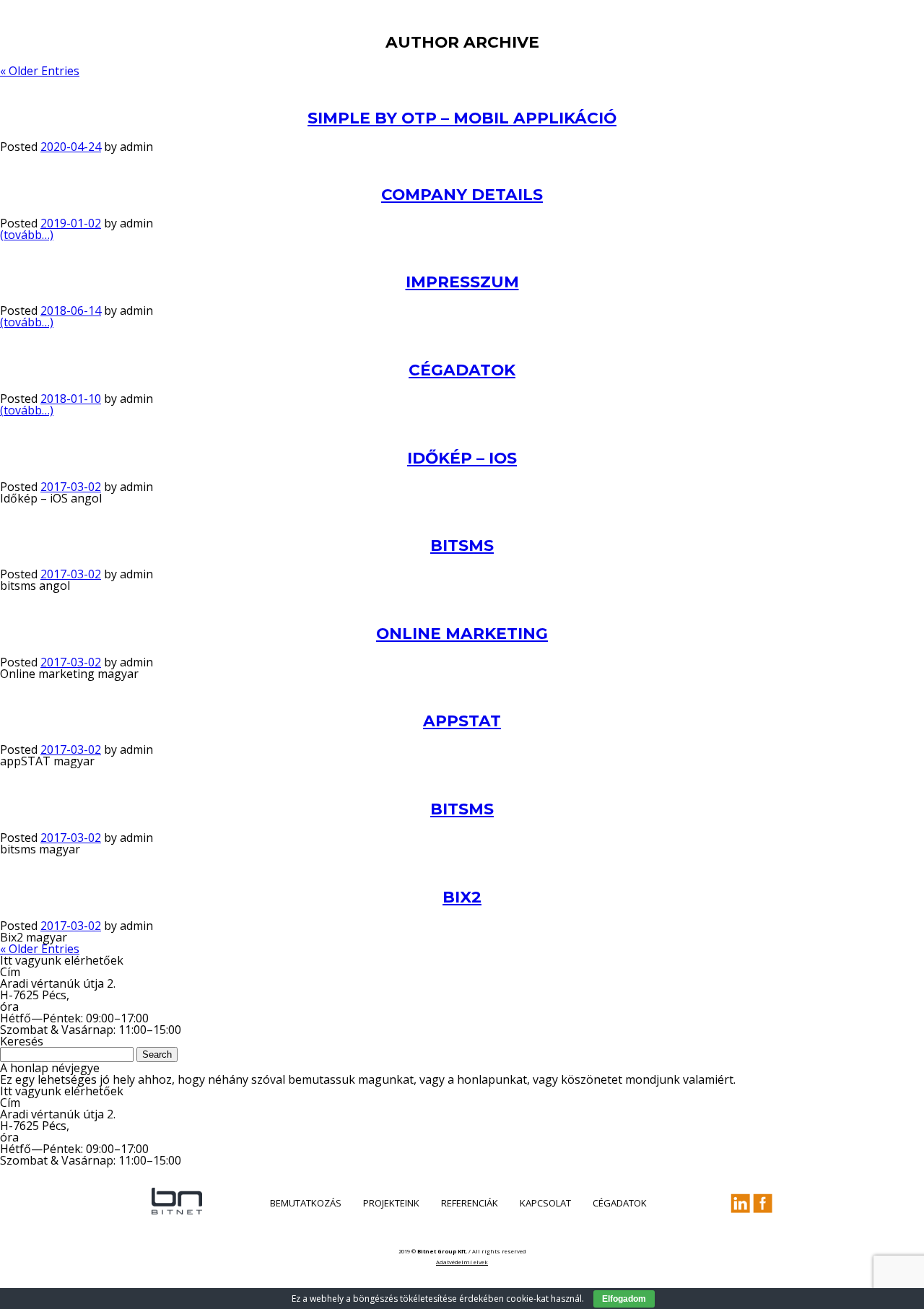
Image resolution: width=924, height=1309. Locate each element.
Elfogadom (624, 1299)
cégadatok (620, 1202)
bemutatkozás (305, 1202)
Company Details (462, 194)
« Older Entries (39, 71)
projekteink (391, 1202)
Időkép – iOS (462, 457)
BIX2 (462, 896)
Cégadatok (462, 369)
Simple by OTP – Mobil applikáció (462, 117)
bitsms (462, 545)
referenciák (469, 1202)
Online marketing (462, 633)
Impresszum (462, 281)
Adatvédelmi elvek (462, 1262)
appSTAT (462, 720)
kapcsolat (545, 1202)
